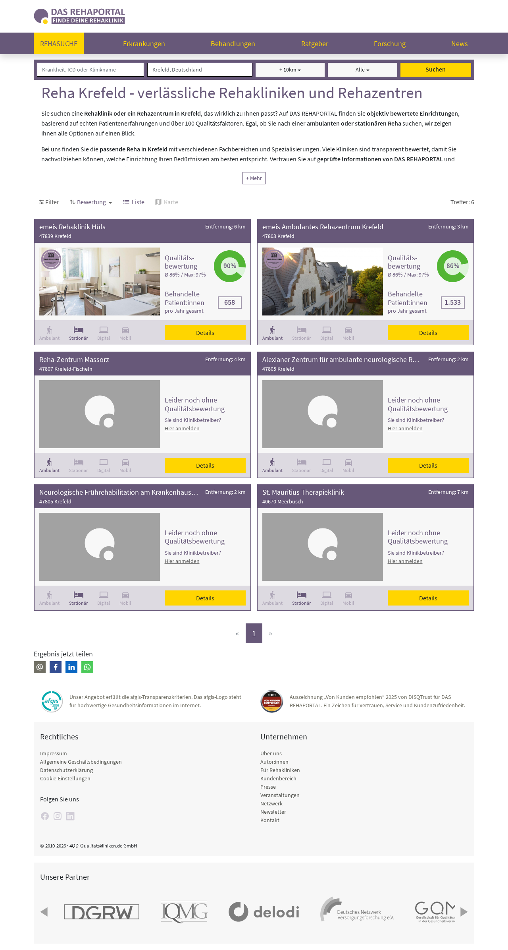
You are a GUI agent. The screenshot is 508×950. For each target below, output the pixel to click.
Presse (268, 786)
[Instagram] (57, 816)
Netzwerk (271, 803)
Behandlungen (233, 43)
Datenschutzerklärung (66, 770)
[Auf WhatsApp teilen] (87, 667)
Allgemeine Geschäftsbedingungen (81, 761)
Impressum (53, 753)
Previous (45, 912)
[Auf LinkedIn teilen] (71, 667)
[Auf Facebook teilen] (56, 667)
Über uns (271, 753)
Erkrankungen (144, 43)
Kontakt (269, 820)
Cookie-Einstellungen (65, 778)
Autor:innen (274, 761)
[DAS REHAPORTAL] (79, 15)
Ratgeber (314, 43)
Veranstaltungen (280, 795)
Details (205, 333)
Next (463, 912)
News (459, 43)
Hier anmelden (182, 428)
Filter (52, 202)
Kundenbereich (278, 778)
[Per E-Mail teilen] (40, 667)
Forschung (390, 43)
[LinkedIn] (70, 816)
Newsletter (273, 811)
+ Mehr (254, 178)
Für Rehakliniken (280, 770)
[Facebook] (45, 816)
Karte (171, 202)
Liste (138, 202)
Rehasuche (58, 43)
